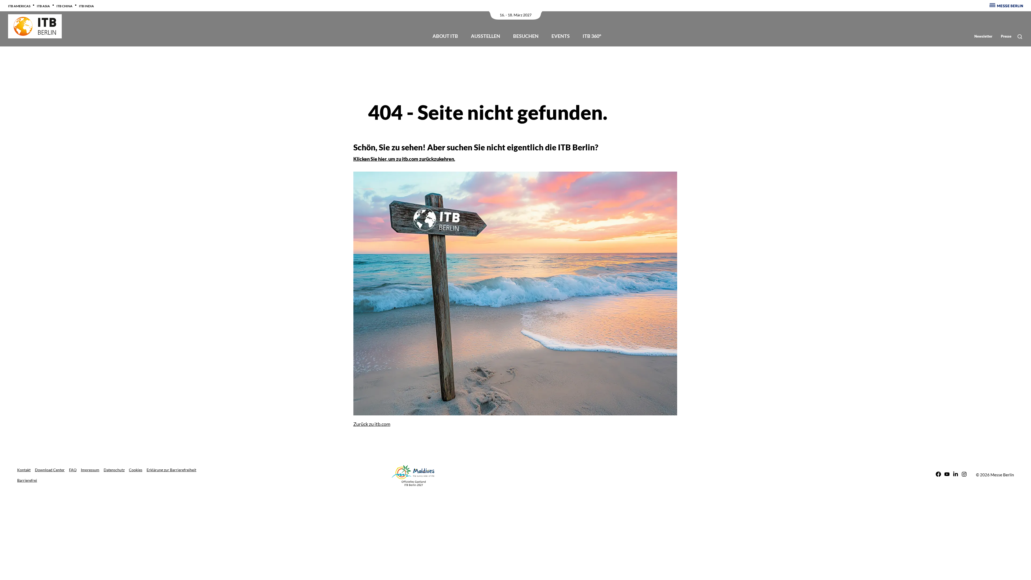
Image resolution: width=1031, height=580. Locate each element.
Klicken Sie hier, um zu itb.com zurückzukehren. (404, 159)
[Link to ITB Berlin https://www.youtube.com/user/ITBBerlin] (947, 475)
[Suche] (1020, 37)
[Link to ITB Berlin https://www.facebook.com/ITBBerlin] (938, 475)
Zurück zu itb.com (371, 424)
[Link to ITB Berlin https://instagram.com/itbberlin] (964, 475)
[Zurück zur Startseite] (35, 26)
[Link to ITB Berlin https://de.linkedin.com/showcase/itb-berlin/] (955, 475)
